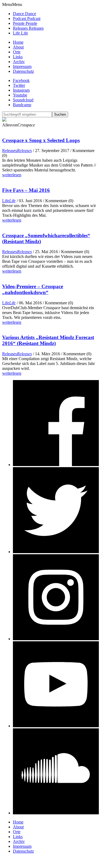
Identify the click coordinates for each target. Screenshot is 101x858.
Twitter (19, 85)
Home (18, 42)
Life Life (20, 33)
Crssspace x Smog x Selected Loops (41, 140)
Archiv (19, 61)
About (18, 47)
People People (25, 23)
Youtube (20, 95)
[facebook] (56, 464)
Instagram (21, 90)
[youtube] (56, 725)
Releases (17, 150)
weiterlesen (11, 175)
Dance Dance (24, 13)
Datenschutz (23, 71)
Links (18, 56)
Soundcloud (23, 100)
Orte (16, 52)
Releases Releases (28, 28)
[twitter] (56, 551)
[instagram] (56, 638)
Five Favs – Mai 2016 (26, 190)
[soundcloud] (56, 813)
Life (9, 200)
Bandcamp (22, 104)
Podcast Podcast (26, 18)
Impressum (22, 66)
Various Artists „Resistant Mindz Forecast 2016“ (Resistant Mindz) (48, 340)
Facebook (21, 80)
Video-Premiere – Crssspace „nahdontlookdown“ (32, 289)
